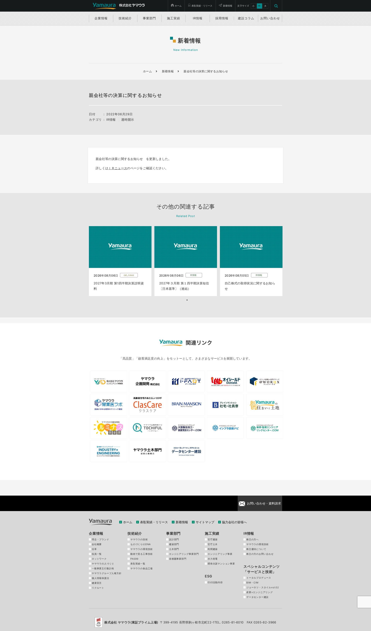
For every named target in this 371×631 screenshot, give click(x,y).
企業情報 (96, 533)
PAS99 (134, 558)
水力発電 (213, 558)
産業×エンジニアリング (259, 592)
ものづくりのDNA (140, 544)
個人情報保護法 (100, 578)
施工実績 (212, 533)
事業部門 (173, 533)
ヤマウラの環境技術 (141, 549)
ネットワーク (99, 558)
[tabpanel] (120, 261)
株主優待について (256, 549)
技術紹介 (135, 533)
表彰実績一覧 (137, 563)
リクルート (98, 587)
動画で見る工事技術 (141, 553)
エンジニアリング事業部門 (184, 553)
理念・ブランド (100, 539)
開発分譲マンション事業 (221, 563)
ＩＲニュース (117, 168)
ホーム (178, 5)
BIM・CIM (252, 582)
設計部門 (174, 539)
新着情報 (227, 5)
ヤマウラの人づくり (103, 563)
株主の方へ (252, 539)
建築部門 (174, 544)
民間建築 (213, 549)
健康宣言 (97, 582)
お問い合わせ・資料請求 (264, 503)
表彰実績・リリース (201, 5)
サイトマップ (205, 522)
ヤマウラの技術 (139, 539)
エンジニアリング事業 (220, 553)
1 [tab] (187, 300)
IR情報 (111, 119)
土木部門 (174, 549)
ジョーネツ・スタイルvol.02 (262, 587)
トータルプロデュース (258, 577)
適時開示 (127, 119)
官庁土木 (213, 544)
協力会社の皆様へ (234, 522)
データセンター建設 (257, 597)
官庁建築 (213, 539)
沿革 (94, 549)
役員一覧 (97, 553)
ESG (208, 576)
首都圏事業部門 (177, 558)
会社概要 (97, 544)
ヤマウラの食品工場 (141, 568)
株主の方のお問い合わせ (260, 553)
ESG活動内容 (215, 582)
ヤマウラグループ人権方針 (107, 573)
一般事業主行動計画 (103, 568)
